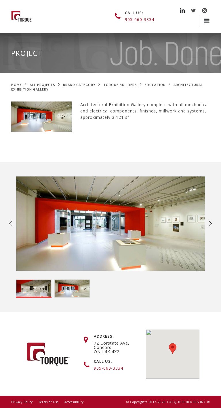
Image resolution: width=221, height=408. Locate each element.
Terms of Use (49, 402)
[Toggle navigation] (204, 21)
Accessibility (74, 402)
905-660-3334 (139, 19)
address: (104, 336)
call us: (134, 12)
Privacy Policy (22, 402)
